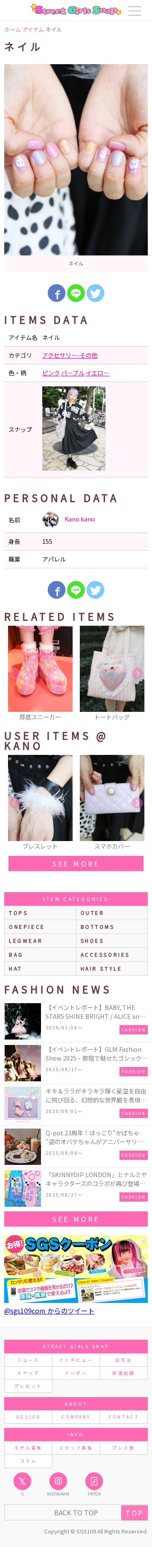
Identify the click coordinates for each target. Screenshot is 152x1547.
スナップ (28, 1373)
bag (16, 954)
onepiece (27, 926)
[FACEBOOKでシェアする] (56, 293)
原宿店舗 (123, 1373)
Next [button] (137, 674)
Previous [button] (14, 674)
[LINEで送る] (76, 293)
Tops (18, 912)
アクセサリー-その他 (70, 355)
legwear (26, 940)
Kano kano (79, 519)
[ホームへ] (76, 9)
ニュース (28, 1360)
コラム (28, 1460)
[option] (76, 167)
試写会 (123, 1360)
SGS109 (28, 1417)
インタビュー (76, 1360)
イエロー (97, 373)
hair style (101, 968)
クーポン (76, 1373)
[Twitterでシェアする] (95, 293)
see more (76, 863)
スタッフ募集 (76, 1447)
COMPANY (76, 1417)
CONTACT (124, 1417)
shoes (92, 940)
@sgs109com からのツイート (49, 1310)
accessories (105, 954)
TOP (134, 1513)
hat (15, 968)
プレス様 (123, 1447)
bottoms (98, 926)
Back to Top (76, 1512)
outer (93, 912)
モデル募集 (28, 1447)
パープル (72, 373)
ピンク (51, 373)
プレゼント (28, 1386)
